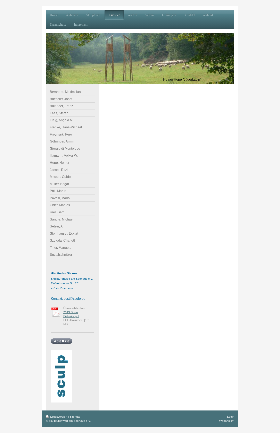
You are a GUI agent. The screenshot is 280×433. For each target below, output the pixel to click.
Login (230, 416)
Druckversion (58, 416)
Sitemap (75, 416)
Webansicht (226, 420)
